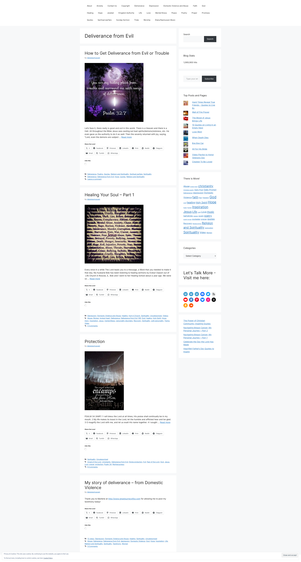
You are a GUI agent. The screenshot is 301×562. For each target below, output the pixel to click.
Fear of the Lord (153, 462)
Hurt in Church (134, 316)
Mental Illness (161, 13)
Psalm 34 (108, 464)
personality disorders (124, 321)
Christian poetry (188, 190)
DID (139, 318)
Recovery (137, 321)
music (210, 211)
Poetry (184, 13)
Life (140, 13)
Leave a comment (94, 179)
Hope (100, 13)
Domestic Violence (138, 541)
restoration (209, 228)
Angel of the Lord (94, 462)
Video (87, 323)
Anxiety (100, 6)
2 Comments (92, 326)
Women (125, 544)
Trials (136, 20)
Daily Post (198, 190)
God (203, 6)
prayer (91, 464)
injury (87, 321)
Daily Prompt (210, 189)
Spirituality (147, 174)
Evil (144, 462)
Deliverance (139, 6)
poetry (208, 215)
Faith (195, 6)
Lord (86, 464)
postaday (196, 219)
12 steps (90, 539)
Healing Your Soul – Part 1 (109, 194)
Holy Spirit (157, 318)
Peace (174, 13)
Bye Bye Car (198, 143)
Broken (96, 318)
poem (201, 216)
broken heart (105, 318)
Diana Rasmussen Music (165, 20)
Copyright (125, 6)
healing (149, 318)
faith (195, 197)
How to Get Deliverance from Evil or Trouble (127, 53)
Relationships (197, 223)
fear (200, 198)
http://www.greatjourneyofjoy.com (124, 499)
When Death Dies (200, 137)
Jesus (101, 321)
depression (125, 541)
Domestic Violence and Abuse (175, 6)
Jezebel (110, 13)
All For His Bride (199, 149)
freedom (206, 198)
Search (186, 34)
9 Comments (92, 467)
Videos (165, 316)
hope (185, 207)
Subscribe (209, 79)
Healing (90, 13)
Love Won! (197, 132)
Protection (95, 341)
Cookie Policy (48, 558)
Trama (166, 321)
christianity (106, 462)
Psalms (100, 174)
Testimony (117, 544)
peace (196, 216)
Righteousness (118, 464)
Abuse (89, 318)
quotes (123, 177)
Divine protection (135, 462)
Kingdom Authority (126, 13)
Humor (189, 207)
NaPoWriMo (188, 216)
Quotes (90, 20)
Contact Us (112, 6)
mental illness (110, 321)
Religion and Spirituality (120, 174)
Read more (126, 137)
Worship (147, 20)
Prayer (194, 13)
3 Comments (92, 546)
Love (149, 13)
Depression (154, 6)
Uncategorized (156, 316)
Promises (206, 13)
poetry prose (187, 219)
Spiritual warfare (105, 20)
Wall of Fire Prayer (200, 112)
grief (184, 203)
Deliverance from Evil (105, 177)
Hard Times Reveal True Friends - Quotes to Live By (203, 105)
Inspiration (94, 321)
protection (99, 464)
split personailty (157, 321)
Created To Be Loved (202, 162)
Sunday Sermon (123, 20)
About (89, 6)
